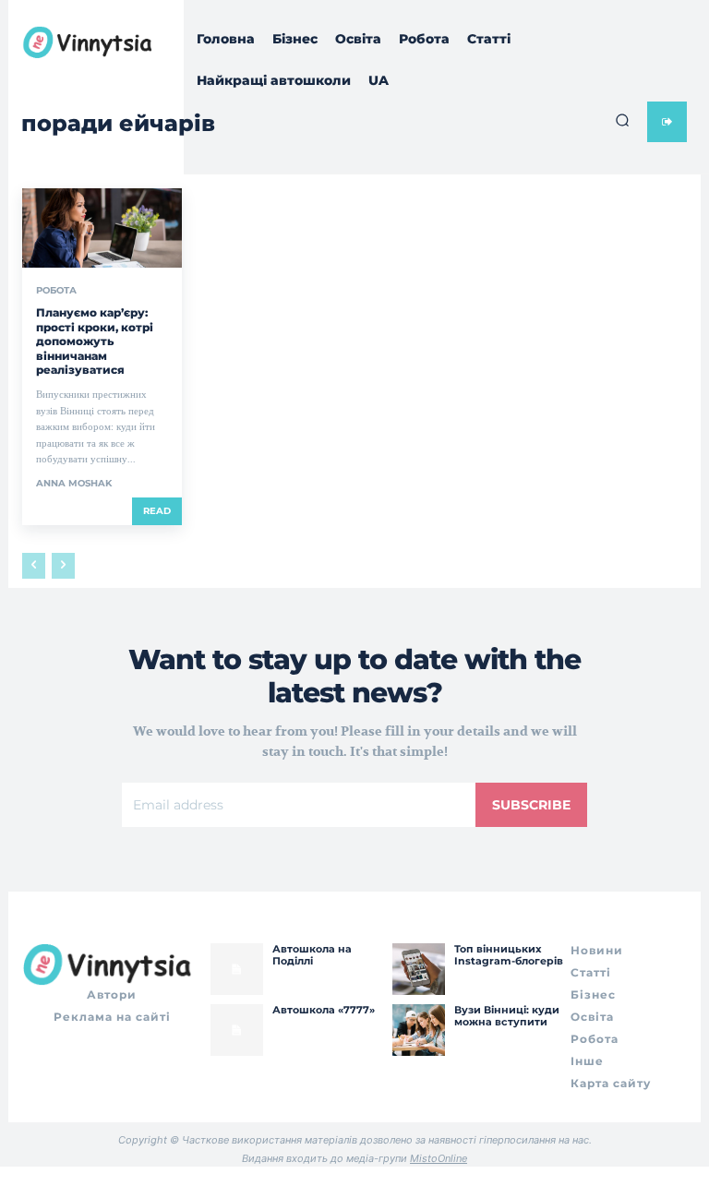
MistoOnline (438, 1158)
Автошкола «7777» (323, 1009)
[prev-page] (33, 566)
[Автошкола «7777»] (236, 1030)
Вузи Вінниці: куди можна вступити (506, 1015)
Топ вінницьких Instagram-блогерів (508, 954)
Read (157, 511)
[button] (622, 120)
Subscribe (531, 805)
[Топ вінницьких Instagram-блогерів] (418, 969)
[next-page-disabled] (63, 566)
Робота (56, 290)
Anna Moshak (74, 483)
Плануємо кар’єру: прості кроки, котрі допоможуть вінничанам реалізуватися (94, 341)
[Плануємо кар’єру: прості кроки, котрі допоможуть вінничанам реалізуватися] (102, 228)
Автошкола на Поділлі (312, 954)
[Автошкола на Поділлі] (236, 969)
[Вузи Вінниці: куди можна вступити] (418, 1030)
